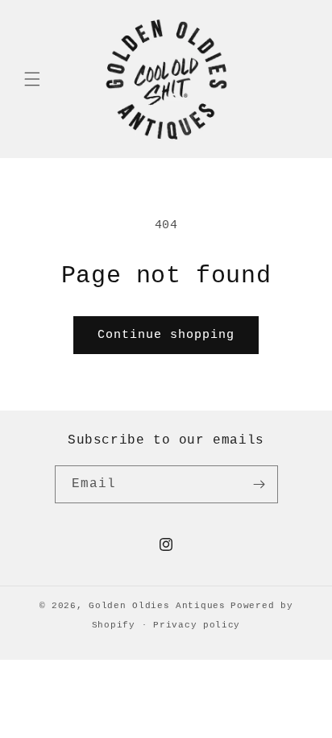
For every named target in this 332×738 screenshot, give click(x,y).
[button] (32, 79)
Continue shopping (166, 335)
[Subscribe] (259, 484)
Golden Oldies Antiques (157, 606)
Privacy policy (196, 625)
